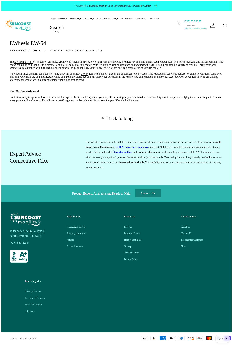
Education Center (132, 233)
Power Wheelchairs (33, 304)
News (183, 246)
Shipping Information (77, 233)
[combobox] (105, 30)
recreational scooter (21, 79)
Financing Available (76, 226)
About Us (185, 226)
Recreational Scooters (35, 298)
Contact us (15, 97)
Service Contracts (75, 246)
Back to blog (120, 118)
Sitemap (128, 246)
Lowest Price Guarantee (192, 239)
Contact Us (148, 193)
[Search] (56, 30)
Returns (70, 239)
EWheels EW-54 (23, 61)
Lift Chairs (29, 311)
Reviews (128, 226)
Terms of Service (131, 252)
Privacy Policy (130, 259)
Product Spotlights (132, 239)
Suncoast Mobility (27, 338)
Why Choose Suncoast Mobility (195, 28)
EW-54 (84, 73)
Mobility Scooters (33, 291)
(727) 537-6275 (192, 21)
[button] (225, 25)
